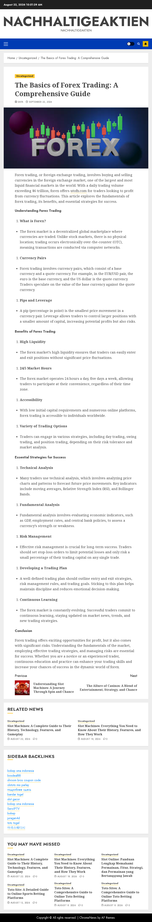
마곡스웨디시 (16, 827)
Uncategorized (24, 76)
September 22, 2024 (40, 102)
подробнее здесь (19, 790)
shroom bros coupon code (24, 780)
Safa (20, 102)
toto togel (13, 823)
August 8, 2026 (66, 905)
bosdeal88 (14, 775)
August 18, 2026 (90, 739)
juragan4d (13, 818)
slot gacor (13, 799)
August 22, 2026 (20, 739)
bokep (11, 813)
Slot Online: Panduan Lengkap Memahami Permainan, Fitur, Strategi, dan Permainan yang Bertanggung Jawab (122, 867)
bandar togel (15, 794)
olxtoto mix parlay (18, 785)
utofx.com (78, 191)
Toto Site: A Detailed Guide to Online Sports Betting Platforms (28, 894)
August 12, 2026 (20, 902)
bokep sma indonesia (20, 771)
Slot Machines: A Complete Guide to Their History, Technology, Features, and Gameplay (39, 730)
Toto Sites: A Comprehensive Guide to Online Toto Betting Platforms (73, 894)
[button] (6, 44)
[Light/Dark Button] (130, 44)
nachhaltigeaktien (76, 21)
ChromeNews (88, 918)
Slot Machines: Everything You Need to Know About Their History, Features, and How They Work (109, 730)
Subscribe (145, 44)
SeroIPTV (13, 809)
